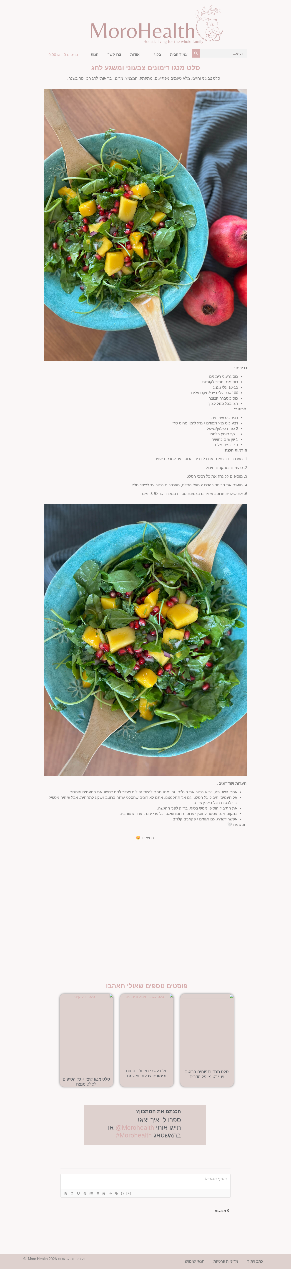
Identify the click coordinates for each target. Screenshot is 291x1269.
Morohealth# (134, 1135)
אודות (135, 54)
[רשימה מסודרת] (91, 1193)
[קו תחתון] (78, 1193)
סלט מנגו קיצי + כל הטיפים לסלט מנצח (86, 1081)
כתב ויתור (255, 1261)
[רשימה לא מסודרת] (97, 1193)
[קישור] (116, 1193)
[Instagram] (257, 7)
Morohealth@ (135, 1127)
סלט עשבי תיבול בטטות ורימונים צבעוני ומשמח (147, 1073)
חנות (94, 54)
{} (122, 1193)
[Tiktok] (234, 7)
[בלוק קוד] (110, 1193)
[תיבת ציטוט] (104, 1193)
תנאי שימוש (194, 1261)
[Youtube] (246, 7)
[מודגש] (66, 1193)
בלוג (157, 54)
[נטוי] (72, 1193)
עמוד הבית (179, 54)
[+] (128, 1193)
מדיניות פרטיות (225, 1261)
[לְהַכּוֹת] (85, 1193)
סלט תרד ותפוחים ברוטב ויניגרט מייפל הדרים (207, 1074)
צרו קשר (114, 54)
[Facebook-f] (268, 7)
